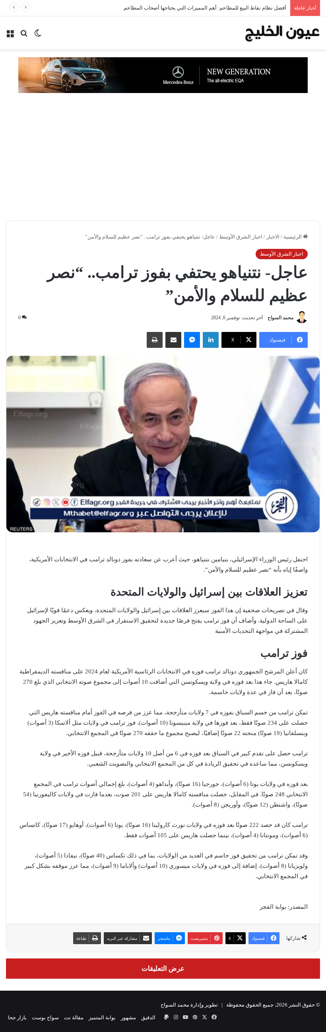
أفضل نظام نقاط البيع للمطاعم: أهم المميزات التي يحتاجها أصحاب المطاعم (205, 8)
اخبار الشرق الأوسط (240, 237)
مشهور (128, 1017)
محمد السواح (280, 317)
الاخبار (272, 237)
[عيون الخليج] (282, 33)
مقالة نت (73, 1017)
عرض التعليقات (163, 968)
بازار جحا (17, 1017)
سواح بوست (45, 1017)
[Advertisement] (163, 160)
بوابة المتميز (102, 1017)
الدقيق (148, 1017)
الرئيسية (293, 237)
